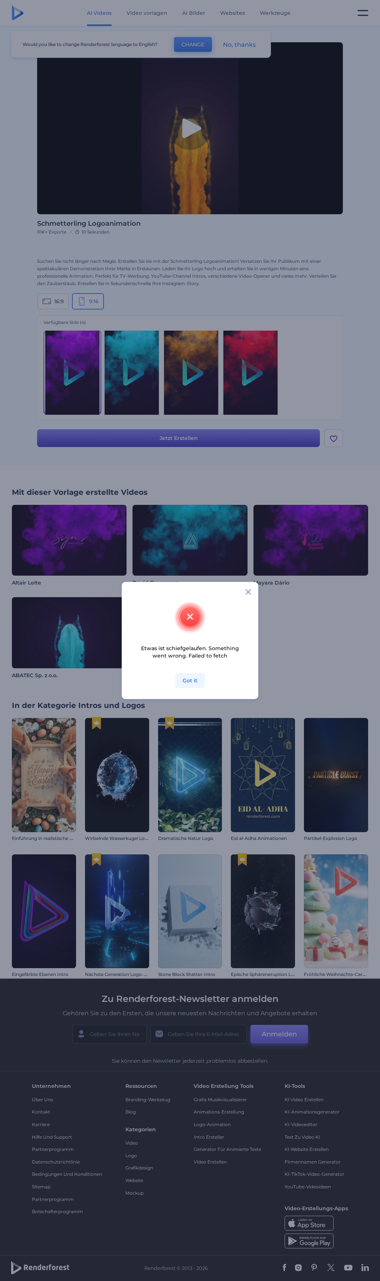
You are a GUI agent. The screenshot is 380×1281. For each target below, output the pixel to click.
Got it (190, 680)
